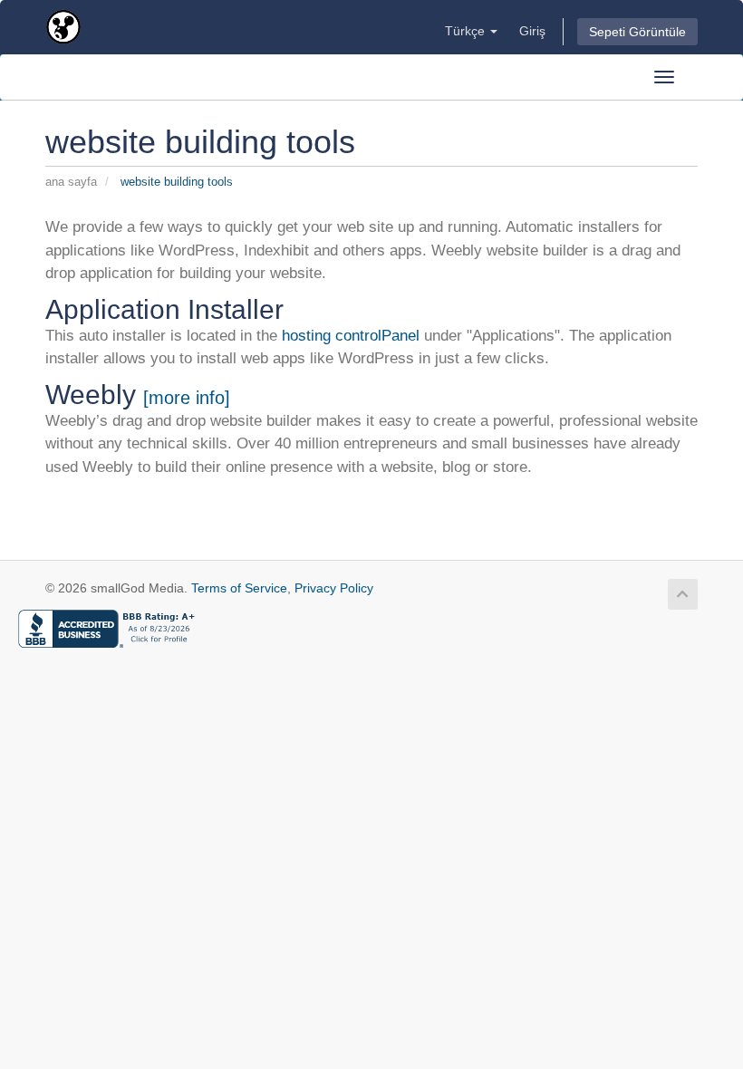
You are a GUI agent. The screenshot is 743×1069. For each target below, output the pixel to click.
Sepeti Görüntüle (637, 31)
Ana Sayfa (71, 181)
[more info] (186, 398)
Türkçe (466, 31)
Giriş (532, 31)
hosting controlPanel (348, 335)
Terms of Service (239, 588)
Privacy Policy (333, 588)
